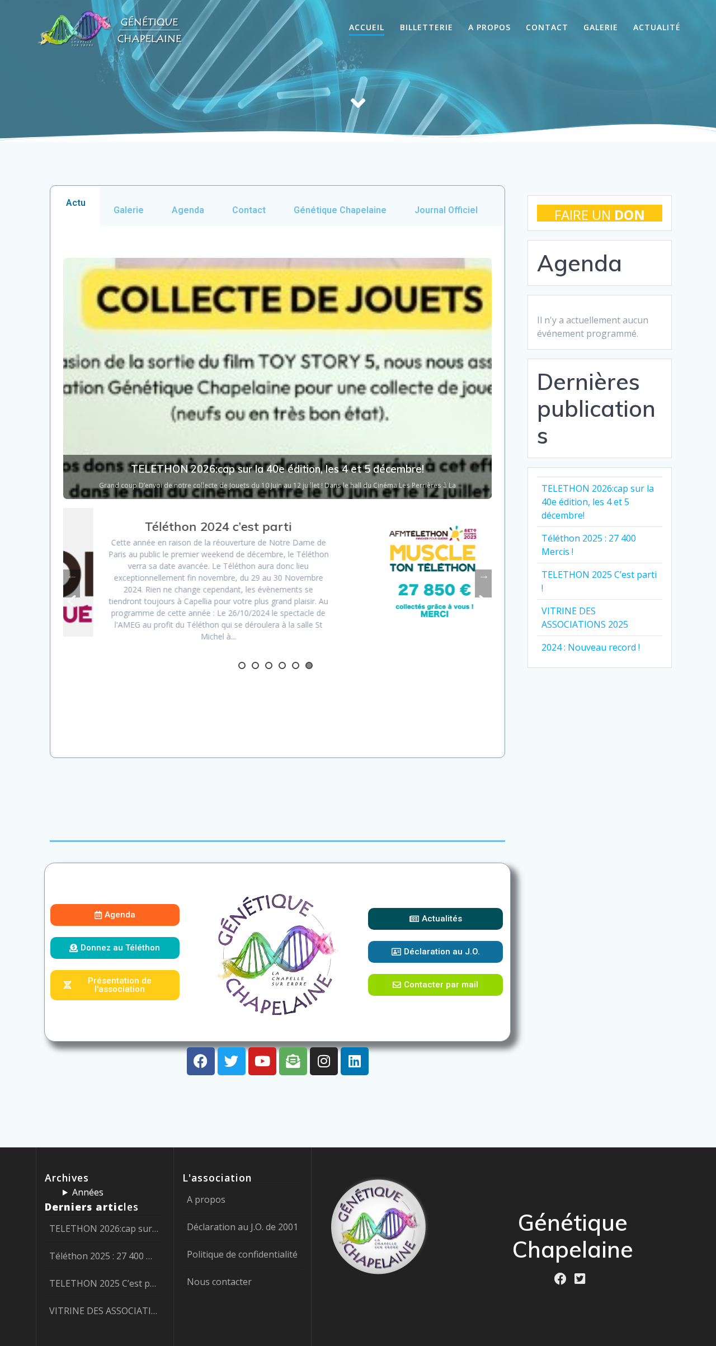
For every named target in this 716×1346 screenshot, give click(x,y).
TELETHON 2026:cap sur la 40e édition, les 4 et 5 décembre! (597, 501)
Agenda (579, 263)
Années (87, 1192)
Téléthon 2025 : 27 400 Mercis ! (105, 1256)
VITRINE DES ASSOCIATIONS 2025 (105, 1311)
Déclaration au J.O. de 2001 (242, 1227)
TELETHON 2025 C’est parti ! (105, 1283)
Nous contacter (219, 1282)
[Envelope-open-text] (293, 1061)
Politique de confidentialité (242, 1254)
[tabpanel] (277, 491)
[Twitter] (232, 1061)
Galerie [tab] (129, 210)
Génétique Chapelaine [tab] (340, 210)
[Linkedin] (355, 1061)
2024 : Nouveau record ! (590, 647)
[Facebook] (201, 1061)
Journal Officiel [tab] (446, 210)
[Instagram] (324, 1061)
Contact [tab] (249, 210)
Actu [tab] (76, 202)
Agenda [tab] (188, 210)
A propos (206, 1199)
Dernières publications (596, 408)
